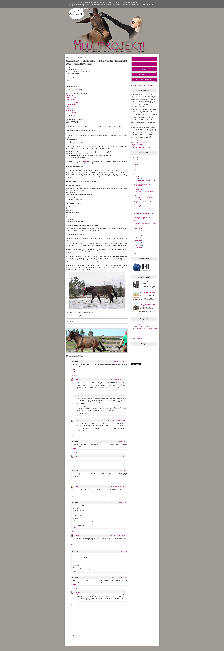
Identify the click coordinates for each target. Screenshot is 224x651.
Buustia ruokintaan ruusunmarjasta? (143, 220)
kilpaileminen (139, 328)
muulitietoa (154, 333)
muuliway (133, 336)
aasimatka (133, 323)
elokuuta (137, 233)
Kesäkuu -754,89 (71, 104)
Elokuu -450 (69, 108)
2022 (134, 162)
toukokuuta (138, 240)
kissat (145, 328)
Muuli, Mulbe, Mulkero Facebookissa (140, 147)
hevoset (143, 324)
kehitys (133, 328)
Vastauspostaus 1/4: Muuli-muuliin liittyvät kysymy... (143, 202)
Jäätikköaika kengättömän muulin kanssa (145, 211)
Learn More (146, 4)
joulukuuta (138, 178)
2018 (134, 171)
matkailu (140, 331)
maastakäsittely (153, 330)
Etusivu (97, 636)
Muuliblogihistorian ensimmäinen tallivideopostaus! (143, 217)
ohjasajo (139, 336)
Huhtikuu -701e (70, 101)
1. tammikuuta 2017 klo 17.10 (117, 592)
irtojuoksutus (134, 326)
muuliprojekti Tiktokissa (137, 144)
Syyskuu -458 (70, 110)
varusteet (137, 338)
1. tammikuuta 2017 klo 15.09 (118, 551)
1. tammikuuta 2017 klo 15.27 (118, 577)
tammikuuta (138, 250)
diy (140, 324)
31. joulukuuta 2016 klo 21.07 (116, 486)
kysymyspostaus (135, 330)
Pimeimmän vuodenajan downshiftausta (145, 223)
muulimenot (78, 321)
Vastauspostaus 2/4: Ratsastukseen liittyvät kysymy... (143, 198)
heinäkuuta (138, 235)
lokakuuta (137, 228)
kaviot (155, 326)
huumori (148, 324)
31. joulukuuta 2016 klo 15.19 (116, 396)
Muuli (144, 64)
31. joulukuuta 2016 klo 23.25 (118, 502)
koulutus (150, 328)
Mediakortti (144, 74)
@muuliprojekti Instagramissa (139, 142)
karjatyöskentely (149, 326)
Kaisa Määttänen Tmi (144, 79)
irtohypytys (154, 324)
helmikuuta (138, 247)
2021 (134, 164)
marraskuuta (138, 226)
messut (146, 331)
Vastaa (74, 371)
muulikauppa (134, 333)
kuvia (155, 328)
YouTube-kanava (135, 145)
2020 (134, 166)
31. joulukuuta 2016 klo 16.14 (116, 420)
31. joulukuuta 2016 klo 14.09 (116, 379)
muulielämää (153, 331)
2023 (134, 159)
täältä (86, 161)
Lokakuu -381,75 (71, 112)
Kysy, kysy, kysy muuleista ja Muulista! (144, 208)
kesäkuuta (137, 238)
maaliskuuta (138, 245)
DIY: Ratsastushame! (145, 282)
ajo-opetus (154, 323)
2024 (134, 157)
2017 (134, 174)
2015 (134, 253)
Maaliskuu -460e (71, 99)
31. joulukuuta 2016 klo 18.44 (118, 441)
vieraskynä (142, 338)
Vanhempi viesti (122, 636)
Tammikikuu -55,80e (72, 95)
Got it (154, 4)
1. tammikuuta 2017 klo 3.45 (117, 535)
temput (155, 336)
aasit (139, 323)
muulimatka (141, 333)
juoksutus (141, 326)
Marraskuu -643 (71, 114)
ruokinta (150, 336)
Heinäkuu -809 (70, 106)
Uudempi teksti (71, 636)
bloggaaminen (134, 324)
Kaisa (78, 379)
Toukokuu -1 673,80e (72, 103)
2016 (134, 176)
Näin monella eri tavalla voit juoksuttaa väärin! (147, 304)
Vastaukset (75, 375)
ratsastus (144, 336)
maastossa (133, 331)
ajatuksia (148, 323)
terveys (133, 338)
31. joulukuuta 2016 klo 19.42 (116, 456)
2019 (134, 169)
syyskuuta (137, 230)
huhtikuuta (138, 242)
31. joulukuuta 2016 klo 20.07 (118, 470)
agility (142, 323)
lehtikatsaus (144, 330)
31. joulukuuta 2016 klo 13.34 (118, 361)
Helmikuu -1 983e (71, 97)
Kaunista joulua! (138, 195)
